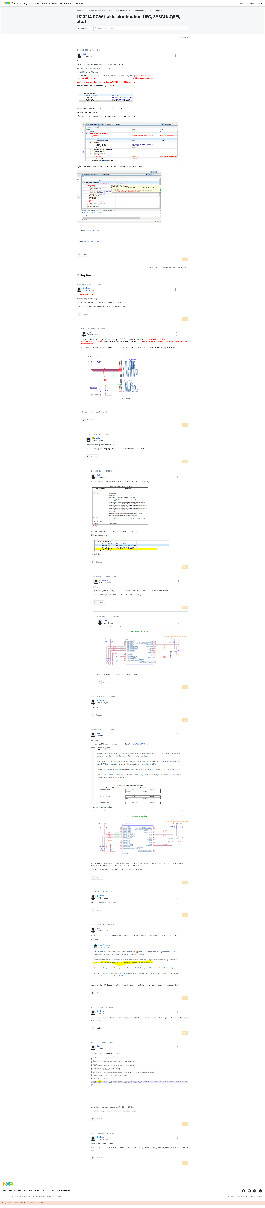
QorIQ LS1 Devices (92, 230)
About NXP (7, 1190)
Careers (17, 1190)
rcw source (95, 241)
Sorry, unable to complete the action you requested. (23, 1203)
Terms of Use (13, 1196)
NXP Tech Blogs (66, 3)
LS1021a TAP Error (141, 744)
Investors (27, 1190)
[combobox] (140, 28)
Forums (36, 3)
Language (243, 3)
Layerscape (112, 10)
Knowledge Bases (49, 3)
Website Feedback (57, 1196)
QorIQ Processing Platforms (95, 10)
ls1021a (86, 241)
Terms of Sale (22, 1196)
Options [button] (183, 37)
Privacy (5, 1196)
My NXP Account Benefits (61, 1190)
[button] (175, 55)
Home (79, 10)
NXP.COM (79, 3)
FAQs (252, 3)
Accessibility (47, 1196)
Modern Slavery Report (35, 1196)
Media (36, 1190)
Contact (45, 1190)
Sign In (259, 3)
